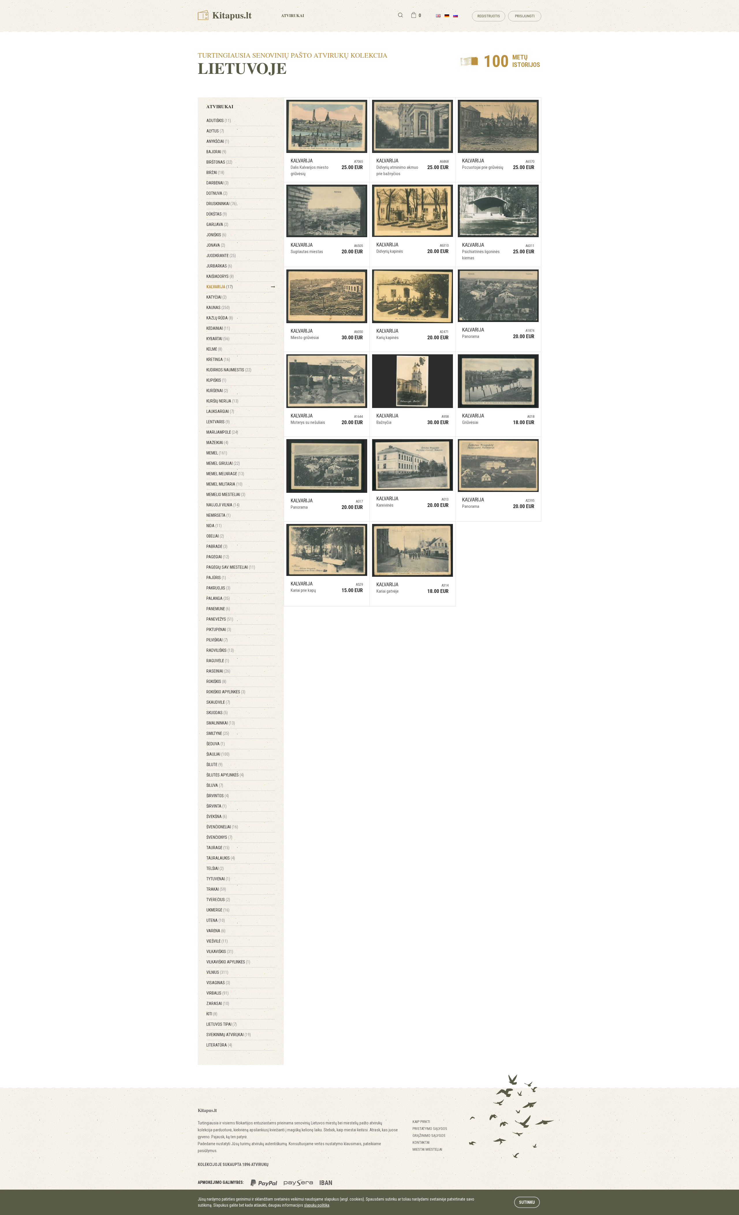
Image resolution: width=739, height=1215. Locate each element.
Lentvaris (218, 422)
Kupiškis (216, 380)
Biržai (215, 172)
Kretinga (218, 359)
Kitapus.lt (231, 15)
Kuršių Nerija (222, 401)
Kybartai (217, 338)
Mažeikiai (217, 442)
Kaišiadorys (220, 276)
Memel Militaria (224, 484)
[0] (413, 15)
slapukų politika (316, 1205)
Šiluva (214, 785)
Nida (214, 525)
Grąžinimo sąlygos (429, 1135)
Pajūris (216, 577)
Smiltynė (217, 733)
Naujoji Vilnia (223, 505)
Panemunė (218, 608)
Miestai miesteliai (427, 1149)
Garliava (217, 224)
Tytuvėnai (218, 879)
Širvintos (217, 795)
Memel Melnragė (225, 473)
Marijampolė (222, 432)
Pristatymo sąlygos (430, 1128)
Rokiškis (216, 681)
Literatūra (219, 1045)
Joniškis (216, 235)
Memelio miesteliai (225, 494)
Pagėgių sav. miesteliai (230, 567)
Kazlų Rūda (219, 318)
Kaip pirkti (421, 1121)
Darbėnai (217, 183)
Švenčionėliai (222, 827)
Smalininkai (220, 723)
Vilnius (217, 972)
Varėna (215, 930)
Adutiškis (218, 120)
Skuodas (217, 712)
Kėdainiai (218, 328)
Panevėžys (219, 619)
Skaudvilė (218, 702)
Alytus (215, 131)
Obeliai (215, 536)
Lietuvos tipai (221, 1024)
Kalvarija (219, 286)
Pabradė (216, 546)
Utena (215, 920)
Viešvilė (217, 941)
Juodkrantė (221, 255)
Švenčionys (219, 837)
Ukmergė (217, 910)
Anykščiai (217, 141)
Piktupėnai (218, 629)
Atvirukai (292, 15)
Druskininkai (221, 203)
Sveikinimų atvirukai (228, 1034)
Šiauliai (217, 754)
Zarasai (217, 1003)
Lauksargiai (220, 411)
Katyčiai (216, 297)
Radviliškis (220, 650)
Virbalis (217, 993)
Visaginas (218, 982)
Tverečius (218, 899)
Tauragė (217, 847)
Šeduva (215, 744)
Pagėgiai (217, 557)
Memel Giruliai (223, 463)
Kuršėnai (217, 390)
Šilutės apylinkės (225, 775)
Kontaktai (421, 1142)
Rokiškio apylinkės (225, 692)
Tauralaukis (220, 858)
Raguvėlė (217, 660)
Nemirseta (218, 515)
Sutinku (527, 1202)
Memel (216, 453)
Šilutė (214, 764)
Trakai (216, 889)
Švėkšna (216, 816)
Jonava (215, 245)
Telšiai (215, 868)
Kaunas (218, 307)
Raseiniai (218, 671)
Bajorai (216, 151)
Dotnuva (216, 193)
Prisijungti (525, 16)
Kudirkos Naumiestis (228, 370)
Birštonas (219, 162)
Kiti (211, 1014)
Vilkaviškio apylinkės (228, 962)
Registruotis (488, 16)
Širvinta (216, 806)
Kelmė (214, 349)
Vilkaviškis (219, 951)
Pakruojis (218, 588)
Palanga (218, 598)
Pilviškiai (217, 640)
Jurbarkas (219, 266)
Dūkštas (216, 214)
